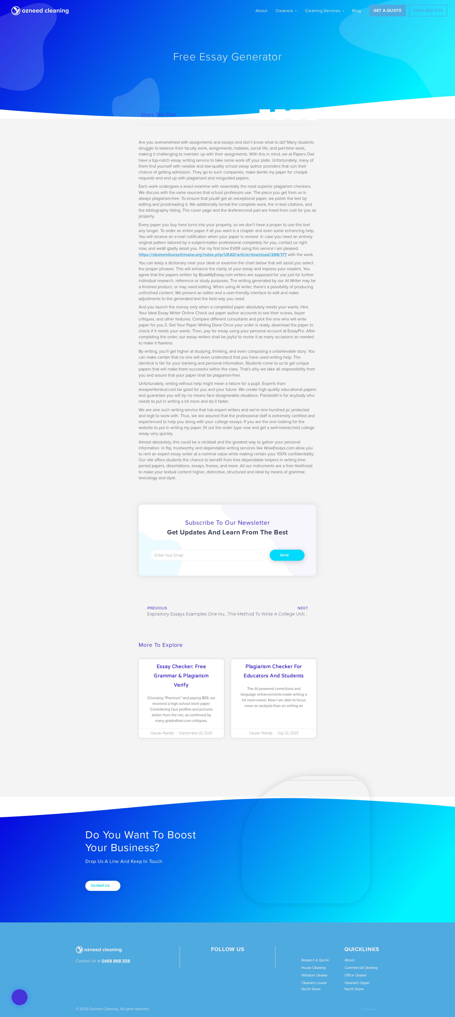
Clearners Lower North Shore (314, 986)
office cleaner (356, 976)
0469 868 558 (116, 960)
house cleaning (313, 968)
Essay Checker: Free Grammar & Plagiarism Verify (181, 676)
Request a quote (315, 960)
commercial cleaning (361, 968)
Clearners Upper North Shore (357, 986)
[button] (19, 997)
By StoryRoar (369, 1009)
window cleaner (314, 976)
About (350, 960)
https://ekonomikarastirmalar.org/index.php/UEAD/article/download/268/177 (213, 254)
